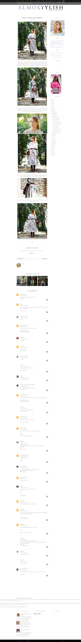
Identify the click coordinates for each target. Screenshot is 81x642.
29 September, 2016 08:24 (24, 418)
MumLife (52, 55)
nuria (21, 304)
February (53, 142)
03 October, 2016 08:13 (23, 561)
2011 (52, 150)
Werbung (60, 57)
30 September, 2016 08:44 (24, 502)
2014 (52, 146)
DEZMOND (22, 551)
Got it (63, 2)
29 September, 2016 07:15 (24, 408)
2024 (52, 99)
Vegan (52, 57)
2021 (52, 103)
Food (55, 54)
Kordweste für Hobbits (41, 284)
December (54, 111)
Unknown (22, 346)
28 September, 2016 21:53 (24, 347)
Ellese (21, 364)
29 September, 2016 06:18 (24, 396)
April (53, 139)
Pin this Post (42, 250)
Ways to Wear (56, 57)
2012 (52, 149)
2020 (52, 104)
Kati (24, 263)
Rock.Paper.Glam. (23, 370)
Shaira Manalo (23, 427)
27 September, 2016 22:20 (24, 305)
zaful (32, 176)
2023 (52, 100)
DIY (61, 52)
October (53, 114)
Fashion (33, 253)
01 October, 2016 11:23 (23, 539)
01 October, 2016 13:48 (23, 552)
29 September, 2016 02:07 (24, 386)
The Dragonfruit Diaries (24, 330)
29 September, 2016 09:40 (24, 429)
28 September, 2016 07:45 (24, 326)
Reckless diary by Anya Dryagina (27, 384)
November (54, 113)
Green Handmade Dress (21, 284)
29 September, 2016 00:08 (24, 366)
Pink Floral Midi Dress (55, 119)
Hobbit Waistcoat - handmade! (32, 284)
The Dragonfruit (24, 325)
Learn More (58, 2)
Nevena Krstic (23, 477)
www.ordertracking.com (22, 606)
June (53, 136)
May (53, 138)
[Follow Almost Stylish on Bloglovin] (37, 614)
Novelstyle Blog (23, 495)
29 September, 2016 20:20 (24, 478)
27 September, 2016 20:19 (24, 295)
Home (58, 54)
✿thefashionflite (23, 471)
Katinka (61, 54)
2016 (52, 110)
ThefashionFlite (23, 466)
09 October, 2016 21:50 (23, 570)
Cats (59, 52)
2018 (52, 107)
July (53, 135)
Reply (47, 360)
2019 (52, 106)
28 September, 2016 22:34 (24, 357)
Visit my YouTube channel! (24, 331)
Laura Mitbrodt (23, 416)
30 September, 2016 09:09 (24, 525)
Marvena (22, 441)
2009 (52, 153)
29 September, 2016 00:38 (24, 377)
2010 (52, 152)
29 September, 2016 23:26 (24, 487)
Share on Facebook (24, 250)
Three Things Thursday (58, 55)
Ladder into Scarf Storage (24, 621)
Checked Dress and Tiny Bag (57, 123)
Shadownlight (23, 294)
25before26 (52, 52)
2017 (52, 109)
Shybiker (22, 337)
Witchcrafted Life (24, 568)
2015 (52, 145)
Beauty (56, 52)
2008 (52, 155)
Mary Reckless (25, 545)
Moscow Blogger (24, 316)
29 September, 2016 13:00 (24, 467)
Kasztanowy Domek (24, 455)
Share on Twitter (33, 250)
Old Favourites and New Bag (57, 130)
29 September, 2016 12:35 (24, 456)
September (54, 116)
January (53, 143)
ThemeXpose (23, 640)
